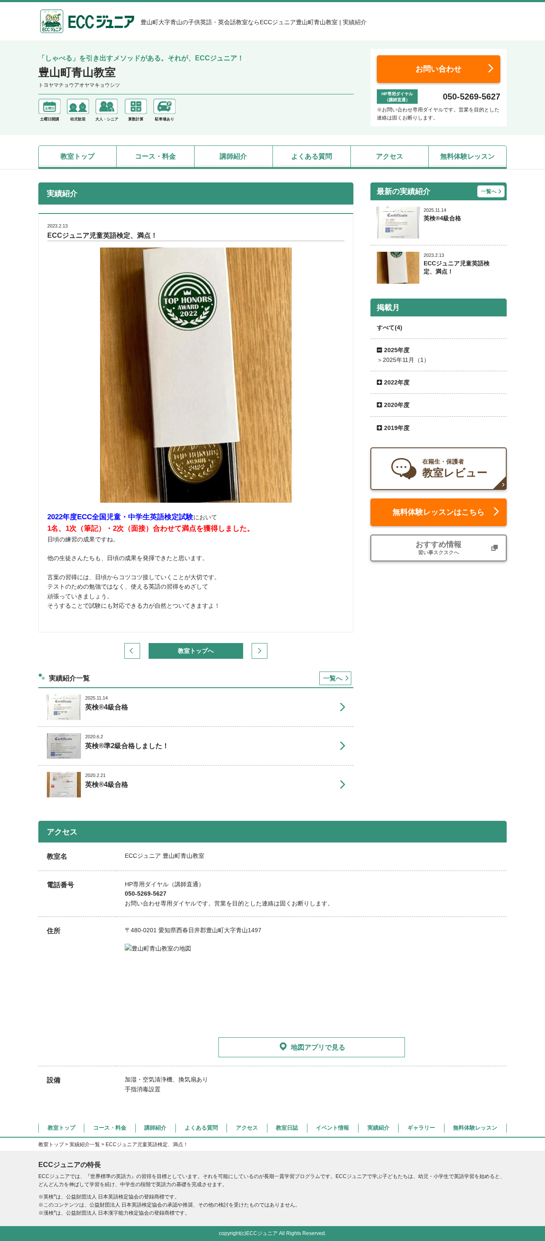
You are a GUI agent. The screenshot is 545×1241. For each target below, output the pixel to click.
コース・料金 (155, 156)
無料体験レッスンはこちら (439, 512)
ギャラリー (421, 1127)
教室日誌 (287, 1127)
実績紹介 (378, 1127)
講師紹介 (233, 156)
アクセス (389, 156)
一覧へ (332, 678)
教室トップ (77, 156)
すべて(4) (389, 327)
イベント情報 (332, 1127)
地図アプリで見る (318, 1047)
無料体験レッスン (467, 156)
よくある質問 (311, 156)
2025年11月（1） (406, 359)
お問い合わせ (439, 69)
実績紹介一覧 (84, 1144)
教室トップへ (196, 650)
